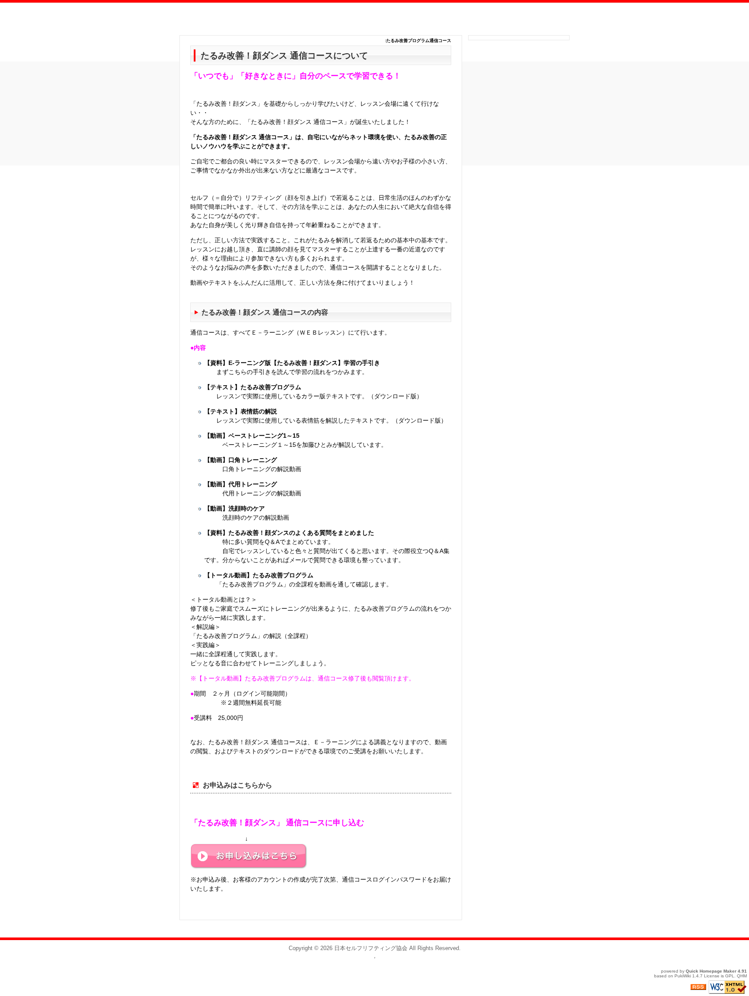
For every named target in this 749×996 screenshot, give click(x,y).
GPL (729, 975)
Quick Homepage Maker (711, 971)
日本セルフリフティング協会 (370, 948)
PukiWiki (682, 975)
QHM (742, 975)
